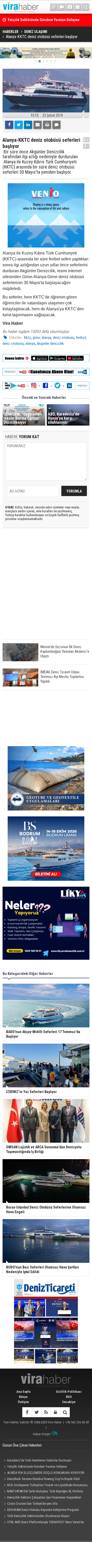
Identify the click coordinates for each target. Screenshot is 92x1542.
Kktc (27, 337)
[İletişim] (78, 7)
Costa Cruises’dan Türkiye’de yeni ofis (32, 1503)
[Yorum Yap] (56, 125)
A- (86, 146)
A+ (86, 139)
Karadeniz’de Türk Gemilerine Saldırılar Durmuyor (39, 1460)
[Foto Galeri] (70, 7)
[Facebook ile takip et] (27, 1412)
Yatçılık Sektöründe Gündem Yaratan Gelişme (37, 1466)
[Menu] (54, 7)
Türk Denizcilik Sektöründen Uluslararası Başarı (38, 1516)
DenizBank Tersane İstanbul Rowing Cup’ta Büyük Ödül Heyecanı (41, 1479)
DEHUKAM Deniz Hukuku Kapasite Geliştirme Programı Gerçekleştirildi (41, 1510)
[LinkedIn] (28, 125)
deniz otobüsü (63, 337)
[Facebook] (9, 125)
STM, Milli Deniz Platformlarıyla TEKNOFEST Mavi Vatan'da (45, 1522)
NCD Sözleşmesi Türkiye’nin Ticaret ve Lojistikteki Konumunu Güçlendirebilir (45, 1485)
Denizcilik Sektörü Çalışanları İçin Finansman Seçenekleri (44, 1497)
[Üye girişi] (55, 1412)
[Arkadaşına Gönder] (37, 125)
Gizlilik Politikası (69, 1392)
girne (36, 337)
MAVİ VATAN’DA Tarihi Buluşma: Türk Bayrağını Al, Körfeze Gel (43, 1491)
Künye (23, 1397)
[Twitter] (19, 125)
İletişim (23, 1402)
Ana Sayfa (23, 1392)
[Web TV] (62, 7)
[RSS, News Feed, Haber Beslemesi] (46, 1412)
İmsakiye (68, 1402)
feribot (81, 337)
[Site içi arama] (85, 7)
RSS (69, 1397)
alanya (46, 337)
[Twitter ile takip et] (36, 1412)
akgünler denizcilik (50, 343)
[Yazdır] (47, 125)
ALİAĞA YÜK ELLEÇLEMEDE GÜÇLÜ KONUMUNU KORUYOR (45, 1473)
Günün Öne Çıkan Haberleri (22, 1445)
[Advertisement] (46, 588)
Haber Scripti (41, 1434)
